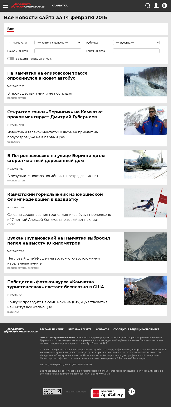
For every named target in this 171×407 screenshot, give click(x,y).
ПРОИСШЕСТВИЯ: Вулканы (23, 268)
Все (10, 29)
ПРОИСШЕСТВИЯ (16, 98)
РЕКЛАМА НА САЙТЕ (52, 329)
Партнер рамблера (76, 391)
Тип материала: (17, 42)
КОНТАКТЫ (102, 329)
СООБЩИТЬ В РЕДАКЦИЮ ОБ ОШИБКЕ (136, 329)
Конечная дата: (96, 50)
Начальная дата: (18, 50)
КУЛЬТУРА (13, 312)
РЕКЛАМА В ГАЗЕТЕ (79, 329)
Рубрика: (92, 42)
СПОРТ (11, 224)
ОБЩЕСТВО (13, 142)
